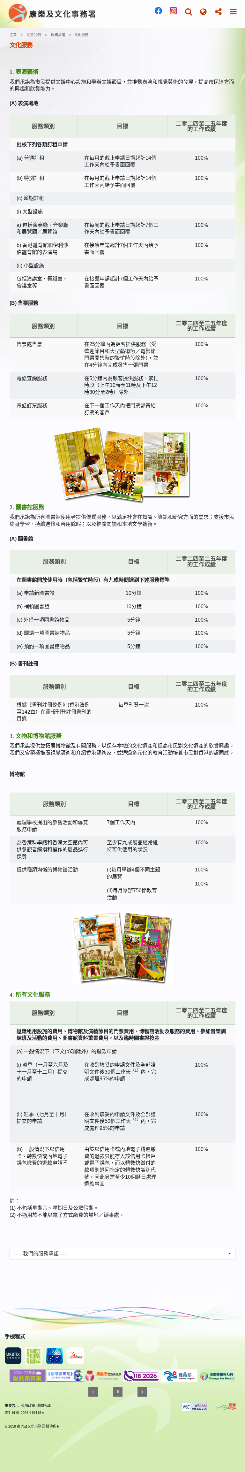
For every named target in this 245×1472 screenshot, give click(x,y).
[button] (188, 11)
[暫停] (117, 1392)
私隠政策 (28, 1405)
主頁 (13, 35)
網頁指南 (44, 1405)
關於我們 (34, 35)
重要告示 (12, 1405)
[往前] (93, 1392)
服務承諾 (58, 35)
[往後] (142, 1392)
